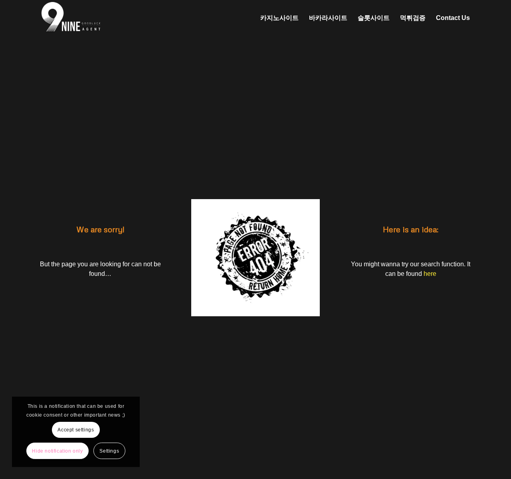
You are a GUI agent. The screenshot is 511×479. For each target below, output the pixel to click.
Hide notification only (57, 451)
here (430, 273)
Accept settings (75, 430)
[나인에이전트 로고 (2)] (112, 18)
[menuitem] (279, 18)
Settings (109, 451)
